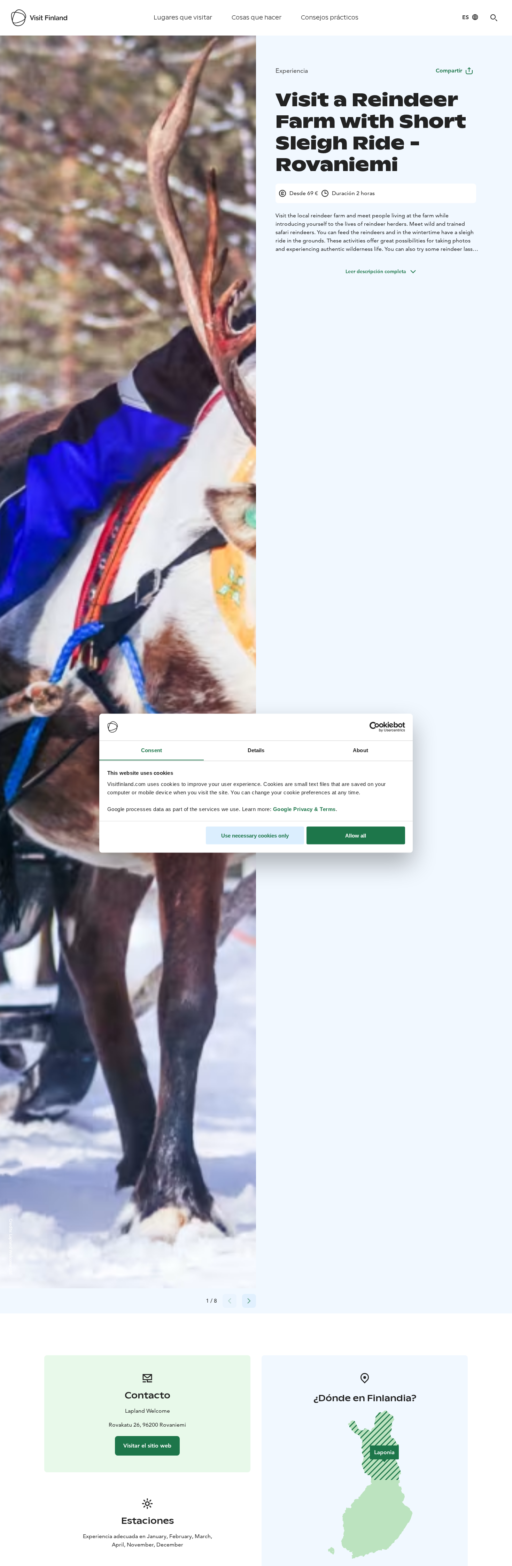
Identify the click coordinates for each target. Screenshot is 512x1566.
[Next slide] (249, 1301)
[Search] (494, 18)
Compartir (449, 70)
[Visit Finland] (39, 17)
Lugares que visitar (183, 17)
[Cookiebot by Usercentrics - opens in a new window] (374, 727)
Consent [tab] (151, 750)
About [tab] (360, 750)
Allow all (355, 835)
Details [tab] (256, 750)
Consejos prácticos (329, 17)
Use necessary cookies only (255, 835)
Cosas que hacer (256, 17)
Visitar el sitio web (147, 1445)
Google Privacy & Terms (304, 809)
